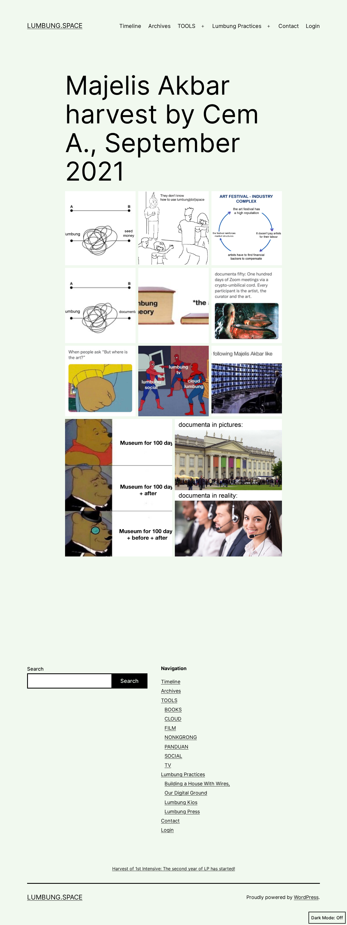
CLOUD (173, 719)
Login (313, 26)
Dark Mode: (323, 917)
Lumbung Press (182, 811)
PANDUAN (176, 747)
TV (168, 765)
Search (35, 669)
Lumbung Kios (181, 802)
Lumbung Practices (236, 26)
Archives (159, 26)
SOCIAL (173, 756)
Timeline (130, 26)
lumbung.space (54, 26)
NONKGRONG (181, 737)
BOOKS (173, 709)
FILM (170, 728)
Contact (288, 26)
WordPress (306, 897)
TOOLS (186, 26)
